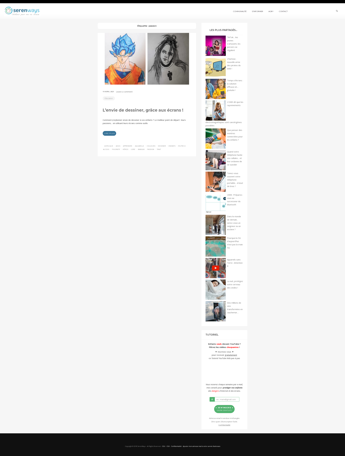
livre (133, 149)
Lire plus (109, 133)
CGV (168, 446)
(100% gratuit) (224, 409)
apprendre (127, 146)
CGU (163, 446)
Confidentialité (176, 446)
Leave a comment (124, 91)
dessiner (162, 146)
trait (159, 149)
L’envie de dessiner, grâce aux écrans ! (143, 110)
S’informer (257, 11)
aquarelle (139, 146)
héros (125, 149)
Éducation (109, 98)
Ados (118, 146)
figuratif (116, 149)
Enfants (172, 146)
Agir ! (270, 11)
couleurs (151, 146)
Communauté (239, 11)
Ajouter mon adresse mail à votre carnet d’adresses (201, 446)
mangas (141, 149)
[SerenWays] (22, 10)
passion (150, 149)
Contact (283, 11)
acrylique (108, 146)
